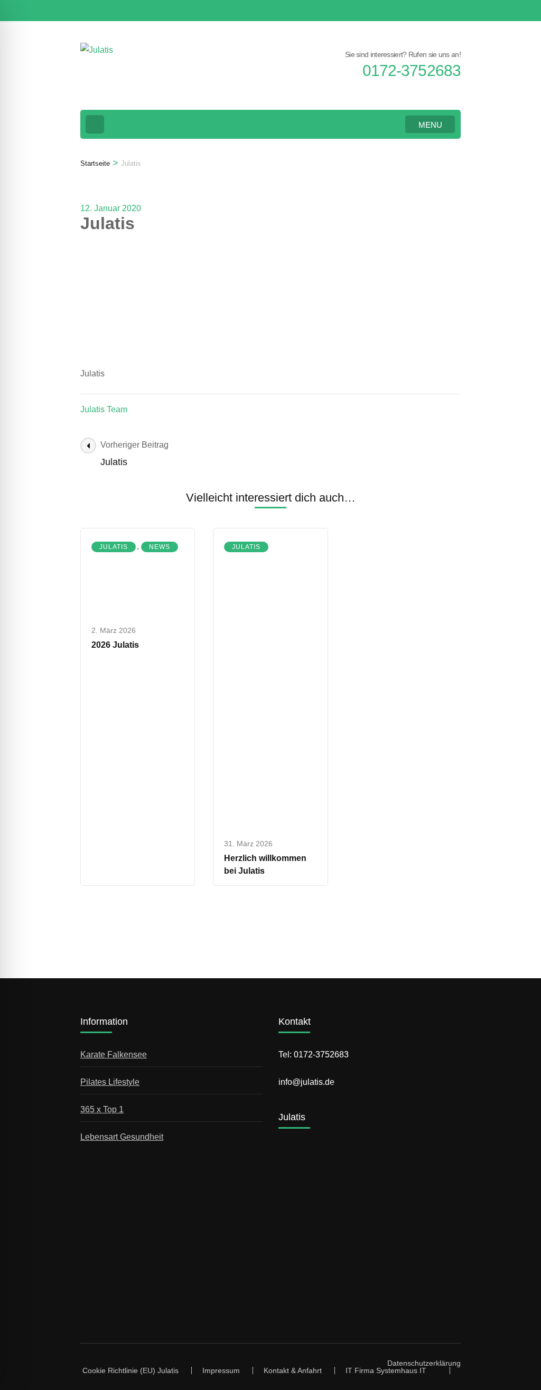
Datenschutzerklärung (424, 1363)
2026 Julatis (115, 644)
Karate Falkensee (113, 1054)
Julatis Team (103, 409)
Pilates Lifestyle (109, 1081)
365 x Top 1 (102, 1109)
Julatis (113, 547)
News (159, 547)
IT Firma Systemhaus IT (386, 1370)
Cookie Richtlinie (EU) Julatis (130, 1370)
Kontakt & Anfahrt (293, 1370)
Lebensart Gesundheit (121, 1136)
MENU (430, 124)
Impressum (221, 1370)
